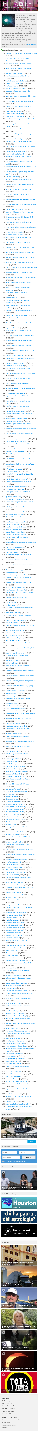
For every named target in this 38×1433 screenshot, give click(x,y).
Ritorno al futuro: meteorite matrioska (18, 345)
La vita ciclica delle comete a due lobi (18, 444)
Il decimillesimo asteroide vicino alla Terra (19, 887)
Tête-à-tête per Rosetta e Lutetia (16, 1081)
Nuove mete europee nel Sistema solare (19, 340)
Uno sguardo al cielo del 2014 (15, 766)
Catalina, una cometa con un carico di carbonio (21, 204)
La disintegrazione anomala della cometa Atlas (21, 166)
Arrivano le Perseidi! (12, 875)
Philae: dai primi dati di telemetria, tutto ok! (20, 625)
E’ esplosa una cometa (13, 822)
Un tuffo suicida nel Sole (13, 862)
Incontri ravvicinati (12, 950)
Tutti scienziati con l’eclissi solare (16, 81)
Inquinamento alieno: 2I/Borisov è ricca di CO (20, 272)
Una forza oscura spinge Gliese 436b (17, 383)
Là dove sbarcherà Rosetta (14, 693)
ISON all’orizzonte (11, 897)
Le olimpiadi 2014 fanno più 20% (16, 771)
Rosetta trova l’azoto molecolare (16, 522)
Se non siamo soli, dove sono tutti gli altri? (19, 1096)
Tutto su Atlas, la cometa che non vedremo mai (21, 277)
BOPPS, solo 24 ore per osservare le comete (20, 675)
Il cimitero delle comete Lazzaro (16, 872)
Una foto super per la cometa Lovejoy (18, 537)
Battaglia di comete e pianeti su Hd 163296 (20, 350)
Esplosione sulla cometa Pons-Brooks (18, 91)
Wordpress (7, 1422)
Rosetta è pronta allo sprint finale (16, 726)
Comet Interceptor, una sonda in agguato (19, 310)
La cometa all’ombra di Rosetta (16, 534)
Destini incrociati (11, 1056)
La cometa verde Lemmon (14, 930)
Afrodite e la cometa (12, 176)
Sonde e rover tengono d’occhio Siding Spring (20, 648)
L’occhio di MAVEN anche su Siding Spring (19, 686)
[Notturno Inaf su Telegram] (19, 1237)
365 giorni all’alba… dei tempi (15, 804)
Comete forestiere (12, 1094)
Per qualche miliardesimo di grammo (18, 1018)
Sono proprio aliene (12, 297)
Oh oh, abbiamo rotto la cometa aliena (18, 282)
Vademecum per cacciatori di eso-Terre (18, 577)
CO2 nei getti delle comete (14, 1053)
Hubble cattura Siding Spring (15, 638)
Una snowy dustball (12, 552)
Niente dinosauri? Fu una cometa (16, 912)
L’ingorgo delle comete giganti (15, 411)
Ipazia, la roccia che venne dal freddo (18, 378)
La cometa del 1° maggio (14, 73)
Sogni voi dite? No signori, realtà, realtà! (19, 665)
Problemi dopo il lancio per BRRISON (18, 837)
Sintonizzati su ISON (12, 799)
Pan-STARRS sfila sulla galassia (16, 708)
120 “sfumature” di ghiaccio (15, 499)
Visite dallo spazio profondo (15, 1074)
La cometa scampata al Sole (15, 895)
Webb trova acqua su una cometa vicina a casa (21, 96)
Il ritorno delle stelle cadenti (15, 958)
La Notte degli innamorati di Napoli (17, 754)
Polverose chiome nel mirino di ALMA (18, 698)
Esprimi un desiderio (12, 1079)
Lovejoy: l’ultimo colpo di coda (15, 532)
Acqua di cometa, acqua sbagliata (16, 575)
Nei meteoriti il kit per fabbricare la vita (18, 998)
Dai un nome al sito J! (13, 660)
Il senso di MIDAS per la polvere (16, 441)
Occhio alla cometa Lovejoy (14, 570)
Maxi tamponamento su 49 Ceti (16, 945)
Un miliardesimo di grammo (15, 1041)
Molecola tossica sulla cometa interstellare (19, 323)
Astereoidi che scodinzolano (15, 927)
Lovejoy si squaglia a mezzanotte (16, 983)
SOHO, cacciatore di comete (15, 811)
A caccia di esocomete (13, 938)
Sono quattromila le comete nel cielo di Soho (20, 252)
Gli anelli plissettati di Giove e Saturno (18, 1033)
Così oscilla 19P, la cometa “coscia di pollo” (19, 101)
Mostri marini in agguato (14, 83)
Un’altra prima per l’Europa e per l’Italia (18, 615)
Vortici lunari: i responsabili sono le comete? (20, 502)
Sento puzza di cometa (13, 640)
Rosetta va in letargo (12, 1011)
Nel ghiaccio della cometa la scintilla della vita (20, 854)
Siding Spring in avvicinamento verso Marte (20, 741)
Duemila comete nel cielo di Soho (16, 1046)
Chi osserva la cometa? (13, 723)
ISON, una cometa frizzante (15, 882)
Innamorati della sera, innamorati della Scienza (21, 542)
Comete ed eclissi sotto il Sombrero (17, 76)
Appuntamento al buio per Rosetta (17, 1089)
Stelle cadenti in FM (12, 869)
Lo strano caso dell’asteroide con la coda (19, 1084)
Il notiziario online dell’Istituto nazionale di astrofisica (19, 7)
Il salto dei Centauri (12, 86)
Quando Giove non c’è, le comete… (17, 940)
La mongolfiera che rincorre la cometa (18, 844)
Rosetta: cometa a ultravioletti (15, 691)
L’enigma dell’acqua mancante (15, 960)
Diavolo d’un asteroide (13, 622)
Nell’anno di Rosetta (12, 769)
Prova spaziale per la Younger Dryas (17, 970)
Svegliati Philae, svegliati (14, 529)
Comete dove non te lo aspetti (15, 451)
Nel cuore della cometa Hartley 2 (16, 1016)
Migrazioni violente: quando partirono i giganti (21, 335)
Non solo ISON (10, 794)
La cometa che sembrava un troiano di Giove (20, 257)
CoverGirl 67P (10, 549)
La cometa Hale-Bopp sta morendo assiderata (20, 1023)
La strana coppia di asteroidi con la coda (18, 423)
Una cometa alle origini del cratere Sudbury (20, 607)
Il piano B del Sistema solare (15, 232)
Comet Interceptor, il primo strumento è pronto (21, 53)
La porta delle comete (13, 328)
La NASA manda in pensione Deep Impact (19, 849)
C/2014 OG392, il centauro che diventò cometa (21, 227)
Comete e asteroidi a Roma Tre (16, 590)
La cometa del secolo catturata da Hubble (19, 907)
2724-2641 (8, 1413)
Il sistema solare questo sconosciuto (17, 736)
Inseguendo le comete (13, 1038)
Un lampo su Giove (12, 955)
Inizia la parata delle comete (15, 925)
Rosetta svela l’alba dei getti (15, 365)
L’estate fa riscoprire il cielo (14, 867)
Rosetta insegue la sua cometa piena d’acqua (20, 713)
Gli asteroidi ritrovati (12, 471)
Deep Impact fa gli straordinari (15, 1058)
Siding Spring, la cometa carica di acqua (18, 718)
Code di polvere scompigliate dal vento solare (20, 358)
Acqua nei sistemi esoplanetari (16, 512)
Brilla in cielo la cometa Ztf (14, 113)
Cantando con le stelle (13, 932)
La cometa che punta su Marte (15, 922)
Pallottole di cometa (12, 706)
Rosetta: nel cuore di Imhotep (15, 489)
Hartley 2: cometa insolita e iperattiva (18, 1006)
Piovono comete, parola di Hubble (17, 439)
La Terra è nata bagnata (13, 635)
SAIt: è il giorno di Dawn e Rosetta (17, 507)
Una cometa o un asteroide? (15, 809)
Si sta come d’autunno (13, 612)
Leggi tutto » (31, 44)
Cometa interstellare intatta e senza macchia (20, 199)
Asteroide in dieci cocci (13, 751)
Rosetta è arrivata (11, 703)
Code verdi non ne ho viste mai (16, 151)
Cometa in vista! (11, 917)
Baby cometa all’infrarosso (14, 817)
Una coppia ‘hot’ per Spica (14, 915)
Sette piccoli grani (11, 696)
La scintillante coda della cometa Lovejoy (19, 779)
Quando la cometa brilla (13, 733)
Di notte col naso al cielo (13, 1076)
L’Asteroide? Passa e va (13, 1071)
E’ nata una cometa (12, 953)
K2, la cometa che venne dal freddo (17, 396)
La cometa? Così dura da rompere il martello (20, 592)
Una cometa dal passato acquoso (16, 1031)
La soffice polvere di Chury (14, 514)
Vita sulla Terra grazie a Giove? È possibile (19, 474)
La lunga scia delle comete (14, 935)
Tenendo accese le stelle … (14, 842)
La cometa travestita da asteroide (16, 859)
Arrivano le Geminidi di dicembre (16, 791)
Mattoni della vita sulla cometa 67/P (17, 292)
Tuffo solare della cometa (14, 975)
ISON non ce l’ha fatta (13, 789)
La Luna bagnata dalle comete (15, 1043)
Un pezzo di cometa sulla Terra (16, 832)
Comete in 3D (10, 1101)
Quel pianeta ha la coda (13, 497)
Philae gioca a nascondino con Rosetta (18, 492)
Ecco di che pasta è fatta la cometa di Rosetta (20, 388)
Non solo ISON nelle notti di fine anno (18, 784)
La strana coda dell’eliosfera (15, 885)
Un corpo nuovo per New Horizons (17, 655)
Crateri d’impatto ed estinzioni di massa (19, 481)
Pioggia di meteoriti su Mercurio (16, 479)
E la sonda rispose (11, 761)
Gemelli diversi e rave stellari (15, 116)
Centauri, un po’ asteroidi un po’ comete (19, 877)
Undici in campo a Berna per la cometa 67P (19, 413)
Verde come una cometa (13, 111)
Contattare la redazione (9, 1425)
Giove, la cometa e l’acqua (14, 905)
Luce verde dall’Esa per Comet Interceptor (19, 134)
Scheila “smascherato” (13, 1028)
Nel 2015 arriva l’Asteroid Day (15, 587)
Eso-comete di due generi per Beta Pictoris (20, 643)
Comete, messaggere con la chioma (17, 406)
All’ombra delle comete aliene (15, 393)
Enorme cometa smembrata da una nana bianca (21, 429)
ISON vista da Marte (12, 834)
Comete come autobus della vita (16, 315)
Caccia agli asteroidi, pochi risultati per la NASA (21, 681)
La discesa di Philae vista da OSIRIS (17, 597)
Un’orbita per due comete (14, 469)
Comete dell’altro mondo (14, 892)
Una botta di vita (11, 968)
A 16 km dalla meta (12, 663)
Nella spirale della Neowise (14, 234)
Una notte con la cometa (13, 1063)
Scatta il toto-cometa (12, 920)
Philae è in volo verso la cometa (16, 620)
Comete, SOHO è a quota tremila (16, 486)
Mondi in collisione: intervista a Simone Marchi (21, 184)
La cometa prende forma (14, 711)
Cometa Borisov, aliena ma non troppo (18, 318)
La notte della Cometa (13, 1061)
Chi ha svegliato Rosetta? (14, 759)
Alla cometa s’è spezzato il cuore (16, 948)
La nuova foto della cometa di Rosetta (18, 746)
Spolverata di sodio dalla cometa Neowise (19, 237)
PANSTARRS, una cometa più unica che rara (20, 459)
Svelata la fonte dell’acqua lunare (16, 449)
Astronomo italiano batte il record (17, 1104)
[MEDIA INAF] (19, 6)
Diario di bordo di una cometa (15, 806)
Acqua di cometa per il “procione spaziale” (19, 434)
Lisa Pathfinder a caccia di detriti (16, 418)
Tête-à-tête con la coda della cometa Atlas (19, 179)
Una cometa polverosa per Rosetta (17, 560)
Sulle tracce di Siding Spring (15, 630)
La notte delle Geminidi (13, 774)
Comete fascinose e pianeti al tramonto (18, 106)
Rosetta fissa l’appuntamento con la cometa (20, 670)
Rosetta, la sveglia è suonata (15, 764)
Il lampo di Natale (11, 988)
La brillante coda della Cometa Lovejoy (18, 978)
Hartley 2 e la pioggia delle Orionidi (17, 1066)
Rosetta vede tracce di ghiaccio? (16, 527)
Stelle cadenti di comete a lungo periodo (19, 189)
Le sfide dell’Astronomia (13, 814)
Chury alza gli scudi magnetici (15, 547)
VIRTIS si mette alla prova (14, 633)
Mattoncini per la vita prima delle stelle (18, 222)
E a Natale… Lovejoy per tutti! (15, 776)
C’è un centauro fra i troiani (14, 209)
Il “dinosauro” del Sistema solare (16, 990)
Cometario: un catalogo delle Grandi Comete (20, 119)
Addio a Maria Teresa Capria (15, 139)
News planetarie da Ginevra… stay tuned (19, 330)
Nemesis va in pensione (13, 1003)
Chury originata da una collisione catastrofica (20, 373)
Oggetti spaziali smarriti (13, 985)
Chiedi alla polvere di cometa (15, 363)
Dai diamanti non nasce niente (15, 819)
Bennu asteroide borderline (15, 355)
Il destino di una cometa (13, 801)
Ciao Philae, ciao (11, 602)
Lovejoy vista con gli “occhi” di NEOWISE (19, 554)
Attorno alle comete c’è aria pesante (17, 194)
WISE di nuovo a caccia (13, 864)
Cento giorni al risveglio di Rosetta (17, 827)
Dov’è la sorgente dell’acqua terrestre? (18, 963)
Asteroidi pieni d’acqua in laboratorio (18, 368)
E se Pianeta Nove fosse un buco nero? (18, 242)
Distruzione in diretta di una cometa (17, 129)
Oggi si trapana (10, 605)
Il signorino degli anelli (13, 524)
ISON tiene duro (11, 824)
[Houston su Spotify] (19, 1209)
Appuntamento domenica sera (15, 653)
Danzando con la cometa (13, 421)
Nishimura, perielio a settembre (16, 88)
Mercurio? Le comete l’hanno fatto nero (18, 517)
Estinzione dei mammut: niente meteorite (19, 565)
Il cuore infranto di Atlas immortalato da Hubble (21, 267)
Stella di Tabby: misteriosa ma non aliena (19, 454)
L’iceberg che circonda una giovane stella (19, 993)
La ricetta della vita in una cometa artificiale (20, 464)
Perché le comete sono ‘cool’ (15, 1013)
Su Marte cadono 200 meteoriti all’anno (18, 900)
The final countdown (12, 796)
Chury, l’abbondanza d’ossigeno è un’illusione (20, 146)
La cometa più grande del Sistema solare (19, 141)
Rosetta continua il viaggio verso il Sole (18, 582)
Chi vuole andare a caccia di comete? (17, 728)
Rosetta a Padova (11, 572)
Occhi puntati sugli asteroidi (15, 154)
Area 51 (4, 1427)
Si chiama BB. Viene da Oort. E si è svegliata (20, 156)
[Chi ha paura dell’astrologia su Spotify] (19, 1223)
